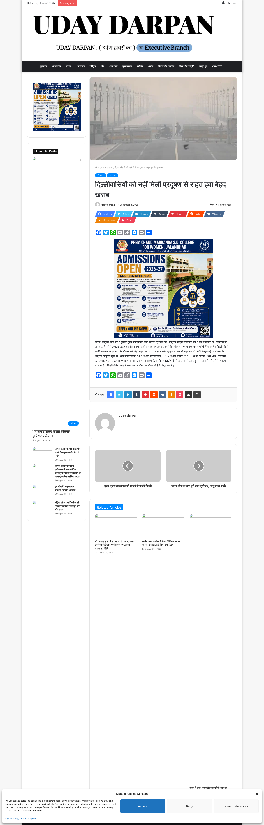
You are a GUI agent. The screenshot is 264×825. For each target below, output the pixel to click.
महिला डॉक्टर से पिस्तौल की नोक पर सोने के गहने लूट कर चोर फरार (67, 506)
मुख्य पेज (43, 66)
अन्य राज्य (113, 66)
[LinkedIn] (128, 394)
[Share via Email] (188, 394)
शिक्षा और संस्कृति (186, 66)
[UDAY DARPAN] (132, 33)
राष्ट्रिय (93, 66)
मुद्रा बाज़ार (127, 66)
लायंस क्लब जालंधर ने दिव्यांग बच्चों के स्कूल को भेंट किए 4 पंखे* (67, 452)
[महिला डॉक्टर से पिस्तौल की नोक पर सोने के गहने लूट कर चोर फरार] (42, 507)
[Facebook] (110, 394)
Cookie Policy (12, 818)
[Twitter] (119, 394)
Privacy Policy (28, 818)
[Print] (197, 394)
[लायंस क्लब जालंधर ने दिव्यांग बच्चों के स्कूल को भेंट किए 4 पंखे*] (42, 454)
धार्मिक (150, 66)
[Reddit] (154, 394)
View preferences (236, 806)
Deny (189, 806)
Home (101, 167)
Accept (143, 806)
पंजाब (68, 66)
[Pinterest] (145, 394)
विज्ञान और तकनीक (166, 66)
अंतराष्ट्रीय (56, 66)
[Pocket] (179, 394)
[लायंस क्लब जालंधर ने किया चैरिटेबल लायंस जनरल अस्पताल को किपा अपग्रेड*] (163, 526)
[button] (257, 794)
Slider (109, 167)
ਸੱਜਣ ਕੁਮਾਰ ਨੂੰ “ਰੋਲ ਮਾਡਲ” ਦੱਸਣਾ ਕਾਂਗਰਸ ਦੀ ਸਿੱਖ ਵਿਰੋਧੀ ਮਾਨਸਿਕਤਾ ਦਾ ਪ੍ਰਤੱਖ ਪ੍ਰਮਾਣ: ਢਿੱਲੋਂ (115, 545)
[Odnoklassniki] (171, 394)
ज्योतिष (140, 66)
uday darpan (108, 204)
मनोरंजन (81, 66)
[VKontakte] (162, 394)
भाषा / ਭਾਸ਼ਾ (217, 66)
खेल (102, 66)
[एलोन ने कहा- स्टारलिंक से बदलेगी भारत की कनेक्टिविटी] (210, 649)
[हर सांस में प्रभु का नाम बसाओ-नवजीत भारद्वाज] (42, 491)
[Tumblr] (136, 394)
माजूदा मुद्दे (203, 66)
